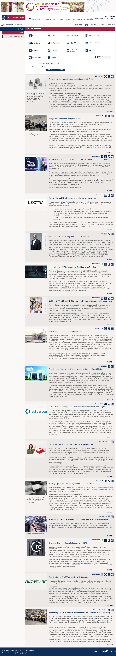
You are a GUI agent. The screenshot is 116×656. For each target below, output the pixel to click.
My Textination (8, 25)
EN (95, 25)
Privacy (19, 653)
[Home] (13, 20)
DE (92, 25)
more (109, 112)
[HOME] (30, 19)
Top (111, 651)
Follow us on (97, 651)
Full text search (38, 67)
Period (42, 63)
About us (19, 25)
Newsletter (78, 25)
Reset (61, 70)
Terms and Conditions (8, 653)
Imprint (26, 653)
